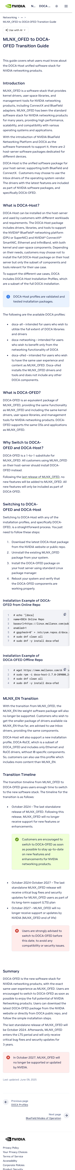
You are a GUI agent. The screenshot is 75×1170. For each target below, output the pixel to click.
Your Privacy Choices (15, 1152)
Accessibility (10, 1160)
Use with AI (15, 30)
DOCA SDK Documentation (44, 6)
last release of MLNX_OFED (41, 477)
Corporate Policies (13, 1165)
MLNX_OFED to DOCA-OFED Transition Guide (29, 21)
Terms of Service (13, 1156)
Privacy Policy (11, 1147)
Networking (33, 6)
